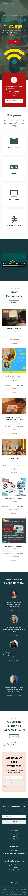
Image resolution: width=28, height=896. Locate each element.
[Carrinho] (21, 2)
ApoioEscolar (14, 380)
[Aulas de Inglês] (14, 447)
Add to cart (20, 336)
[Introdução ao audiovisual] (14, 487)
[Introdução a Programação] (14, 530)
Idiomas (14, 460)
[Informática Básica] (14, 317)
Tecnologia (14, 331)
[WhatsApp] (16, 882)
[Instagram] (11, 882)
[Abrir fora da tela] (25, 2)
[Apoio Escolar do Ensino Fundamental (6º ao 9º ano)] (14, 406)
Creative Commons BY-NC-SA (16, 891)
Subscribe (14, 783)
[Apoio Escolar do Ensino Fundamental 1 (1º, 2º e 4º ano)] (14, 360)
